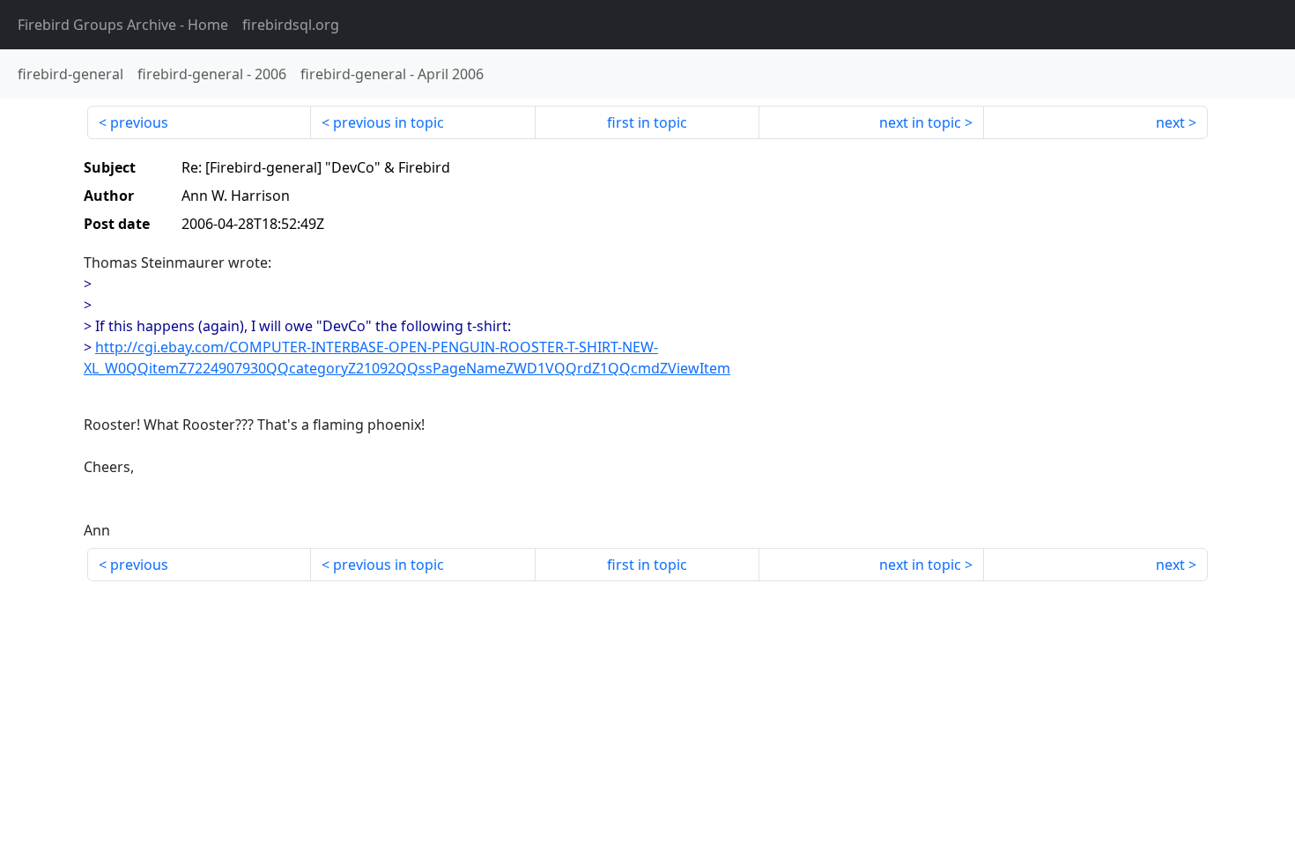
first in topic (647, 122)
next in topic (920, 122)
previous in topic (388, 122)
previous (139, 122)
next (1170, 122)
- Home (123, 24)
